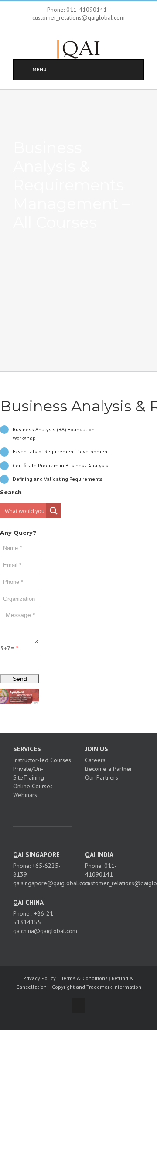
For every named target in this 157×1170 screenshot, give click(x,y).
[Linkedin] (52, 810)
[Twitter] (40, 810)
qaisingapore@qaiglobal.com (51, 883)
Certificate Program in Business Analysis (60, 465)
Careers (95, 760)
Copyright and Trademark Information (96, 986)
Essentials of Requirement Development (61, 451)
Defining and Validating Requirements (57, 479)
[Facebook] (28, 810)
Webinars (25, 795)
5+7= (9, 648)
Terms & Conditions (84, 978)
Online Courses (33, 786)
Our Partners (101, 777)
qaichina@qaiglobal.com (45, 931)
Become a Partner (108, 769)
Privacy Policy (39, 978)
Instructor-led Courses (42, 760)
